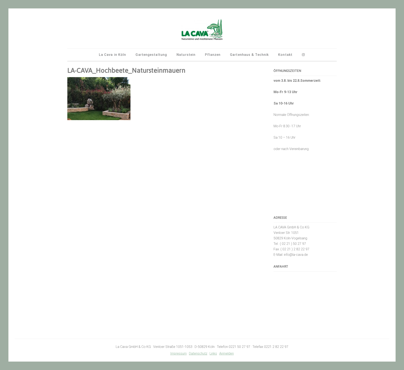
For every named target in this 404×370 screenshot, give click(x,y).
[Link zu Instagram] (303, 55)
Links (213, 353)
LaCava (202, 29)
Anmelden (226, 353)
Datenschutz (198, 353)
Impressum (178, 353)
